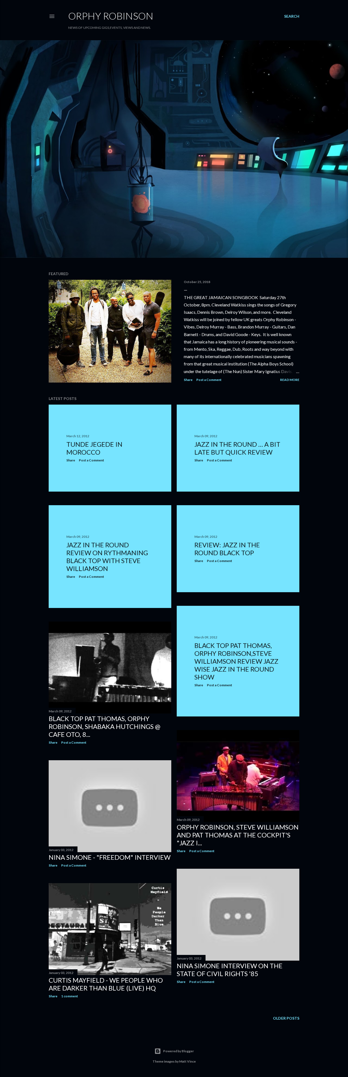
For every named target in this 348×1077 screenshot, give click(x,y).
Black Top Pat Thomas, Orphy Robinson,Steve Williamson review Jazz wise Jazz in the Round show (236, 661)
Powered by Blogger (178, 1051)
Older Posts (286, 1018)
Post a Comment (209, 380)
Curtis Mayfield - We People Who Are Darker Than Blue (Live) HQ (106, 984)
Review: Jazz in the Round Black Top (227, 549)
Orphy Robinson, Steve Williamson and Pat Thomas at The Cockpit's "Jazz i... (238, 835)
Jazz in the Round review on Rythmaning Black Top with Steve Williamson (107, 556)
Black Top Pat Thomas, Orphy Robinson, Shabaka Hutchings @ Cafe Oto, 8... (104, 726)
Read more (289, 380)
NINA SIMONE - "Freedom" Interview (109, 857)
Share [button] (188, 380)
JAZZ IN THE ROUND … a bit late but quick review (237, 448)
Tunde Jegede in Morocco (94, 448)
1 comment (69, 996)
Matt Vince (187, 1061)
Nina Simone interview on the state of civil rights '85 (229, 969)
